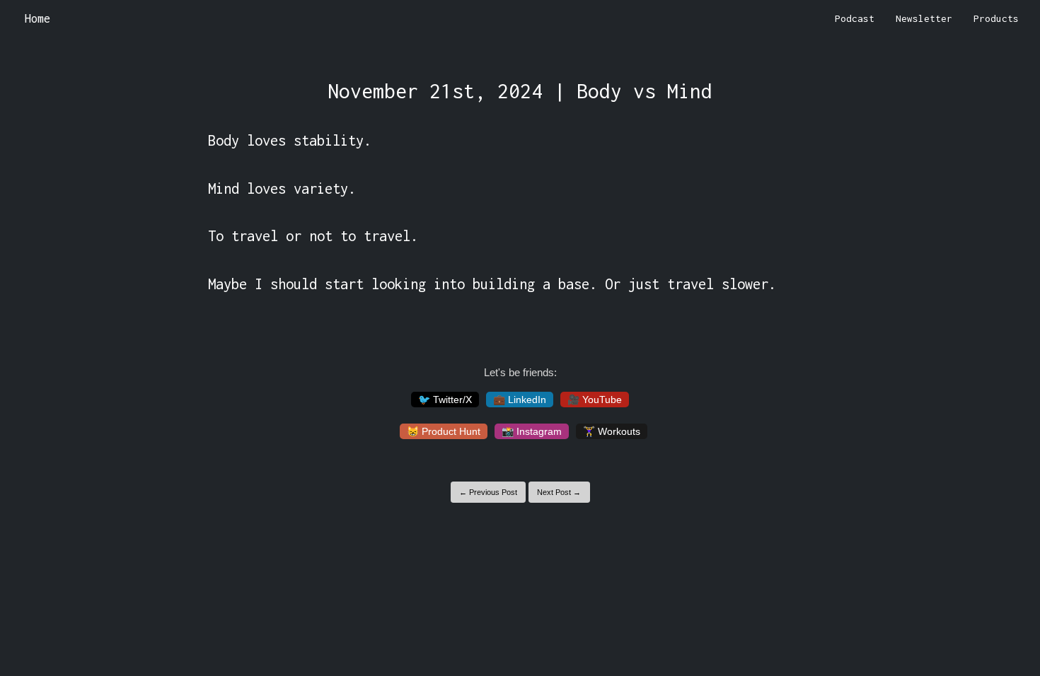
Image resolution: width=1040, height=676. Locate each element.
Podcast (854, 18)
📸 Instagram (532, 431)
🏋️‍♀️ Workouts (611, 431)
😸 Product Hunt (443, 431)
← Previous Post (488, 492)
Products (996, 18)
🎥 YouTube (594, 399)
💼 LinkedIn (519, 399)
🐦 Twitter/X (445, 399)
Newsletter (924, 18)
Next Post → (559, 492)
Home (37, 18)
